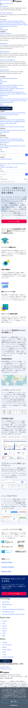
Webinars (21, 120)
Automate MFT (6, 103)
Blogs (23, 121)
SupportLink (10, 163)
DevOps (2, 92)
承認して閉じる (14, 701)
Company (3, 135)
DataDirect (15, 85)
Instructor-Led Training (6, 126)
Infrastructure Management (7, 60)
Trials (3, 623)
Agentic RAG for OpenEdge (12, 23)
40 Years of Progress (7, 657)
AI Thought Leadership (6, 13)
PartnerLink (16, 163)
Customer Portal (15, 113)
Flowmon (8, 94)
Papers (17, 120)
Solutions (2, 31)
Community (15, 114)
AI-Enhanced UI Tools (6, 99)
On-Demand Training (18, 126)
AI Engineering (4, 29)
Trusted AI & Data (4, 78)
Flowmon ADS (6, 571)
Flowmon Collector (7, 567)
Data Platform (3, 21)
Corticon (21, 85)
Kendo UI (21, 88)
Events (2, 123)
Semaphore (9, 85)
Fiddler (23, 99)
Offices (6, 147)
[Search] (1, 149)
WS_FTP (6, 106)
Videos (2, 121)
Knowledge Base (17, 121)
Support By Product (5, 113)
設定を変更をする (14, 705)
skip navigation (6, 2)
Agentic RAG (11, 21)
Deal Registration (4, 132)
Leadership (14, 139)
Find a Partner (4, 130)
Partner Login (21, 130)
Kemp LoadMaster (16, 94)
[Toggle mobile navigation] (1, 177)
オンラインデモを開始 (14, 221)
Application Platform (5, 87)
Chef (6, 92)
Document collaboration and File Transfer (15, 100)
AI (1, 4)
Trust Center (21, 146)
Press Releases (14, 146)
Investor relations (6, 649)
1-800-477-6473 (4, 167)
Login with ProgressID (6, 159)
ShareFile (2, 90)
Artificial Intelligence (5, 33)
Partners (2, 128)
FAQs (15, 123)
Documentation (8, 121)
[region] (14, 697)
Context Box (6, 24)
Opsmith (8, 27)
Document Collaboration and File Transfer (13, 614)
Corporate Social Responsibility (15, 140)
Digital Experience (5, 51)
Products (2, 76)
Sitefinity (12, 88)
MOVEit (11, 90)
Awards (4, 647)
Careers (2, 147)
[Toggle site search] (1, 169)
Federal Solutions (4, 70)
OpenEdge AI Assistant (16, 24)
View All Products (6, 108)
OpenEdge (14, 87)
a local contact (8, 669)
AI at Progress (4, 6)
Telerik (17, 88)
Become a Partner (13, 130)
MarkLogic (3, 85)
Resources (3, 118)
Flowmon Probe (6, 562)
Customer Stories (8, 123)
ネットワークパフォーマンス (8, 181)
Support (2, 111)
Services (2, 116)
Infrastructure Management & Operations (13, 609)
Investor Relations (5, 146)
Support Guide (8, 114)
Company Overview (5, 139)
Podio (6, 90)
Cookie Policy (20, 696)
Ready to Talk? (13, 167)
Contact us (6, 661)
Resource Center (10, 120)
